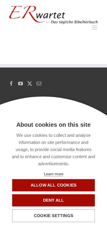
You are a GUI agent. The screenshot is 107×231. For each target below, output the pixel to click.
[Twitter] (29, 83)
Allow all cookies (53, 185)
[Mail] (39, 83)
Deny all (53, 200)
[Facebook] (11, 83)
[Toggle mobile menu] (95, 27)
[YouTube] (20, 83)
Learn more (53, 174)
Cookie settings (53, 216)
